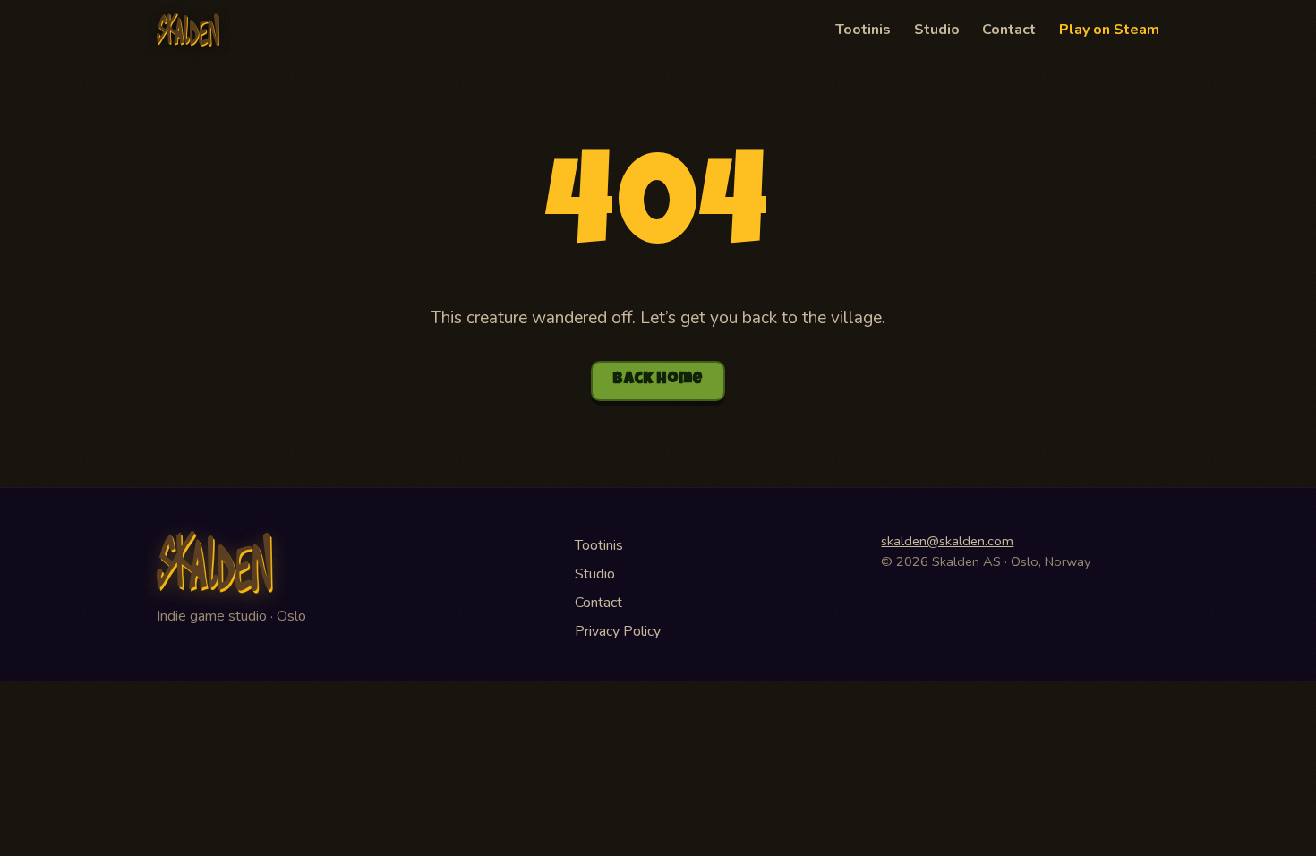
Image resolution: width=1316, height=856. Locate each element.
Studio (937, 29)
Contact (1009, 29)
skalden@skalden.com (947, 541)
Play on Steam (1109, 29)
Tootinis (863, 29)
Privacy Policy (618, 631)
